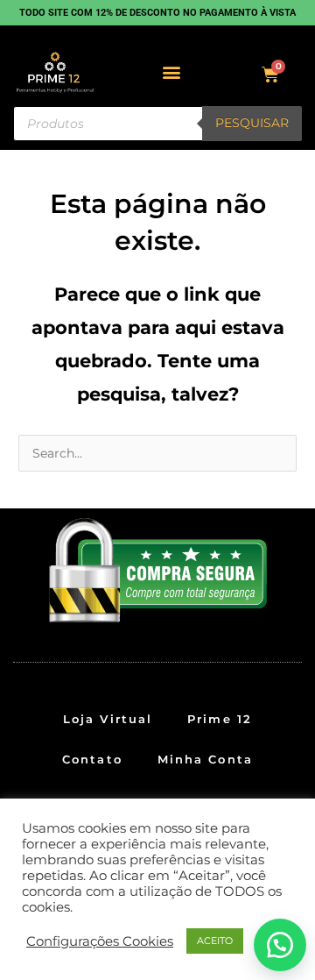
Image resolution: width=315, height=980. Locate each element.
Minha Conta (205, 759)
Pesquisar (252, 123)
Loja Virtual (107, 719)
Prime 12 (219, 719)
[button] (172, 72)
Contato (92, 759)
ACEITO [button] (215, 940)
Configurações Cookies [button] (99, 941)
